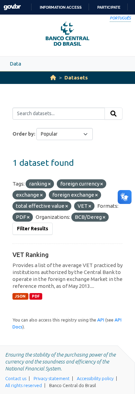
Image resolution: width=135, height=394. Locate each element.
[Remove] (49, 184)
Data (15, 64)
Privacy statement (52, 378)
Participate (108, 7)
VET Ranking (30, 254)
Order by (23, 134)
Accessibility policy (95, 378)
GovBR (12, 7)
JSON (20, 296)
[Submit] (114, 114)
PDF (36, 296)
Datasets (76, 77)
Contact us (15, 378)
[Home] (53, 77)
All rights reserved (23, 385)
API (100, 319)
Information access (61, 7)
